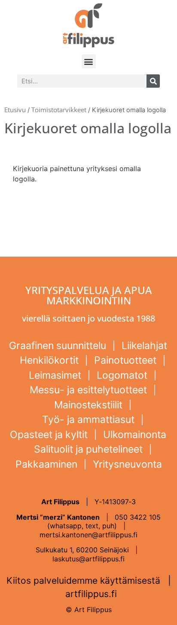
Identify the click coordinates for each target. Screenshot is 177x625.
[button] (89, 61)
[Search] (153, 81)
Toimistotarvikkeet (58, 109)
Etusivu (15, 109)
